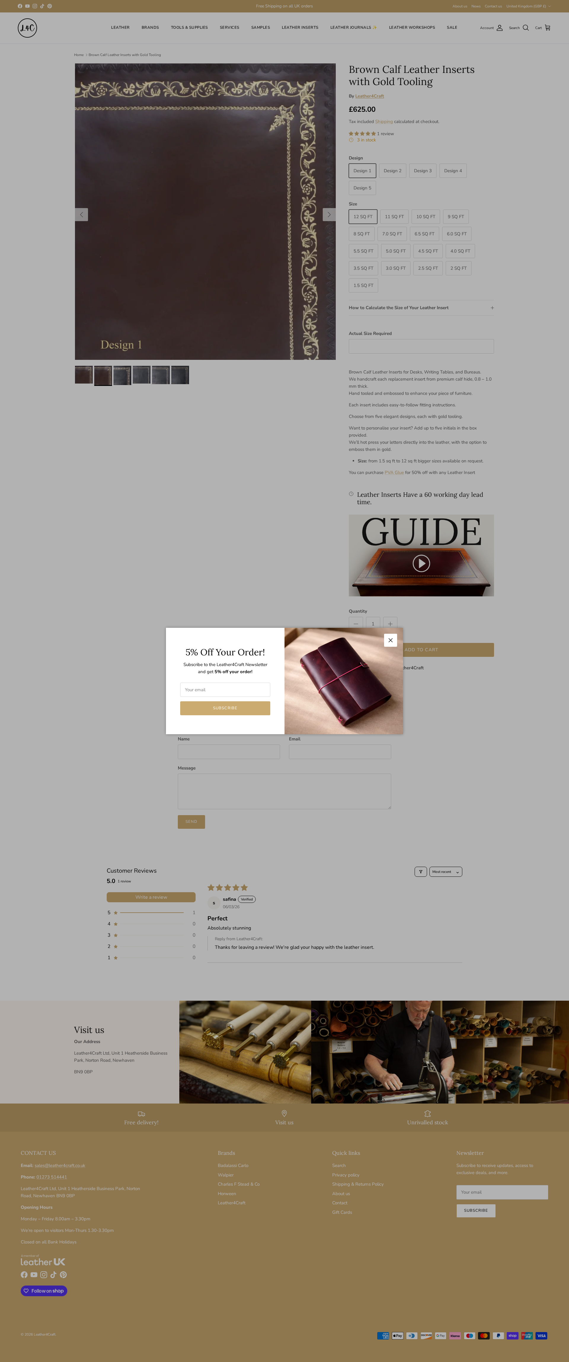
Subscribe (225, 708)
